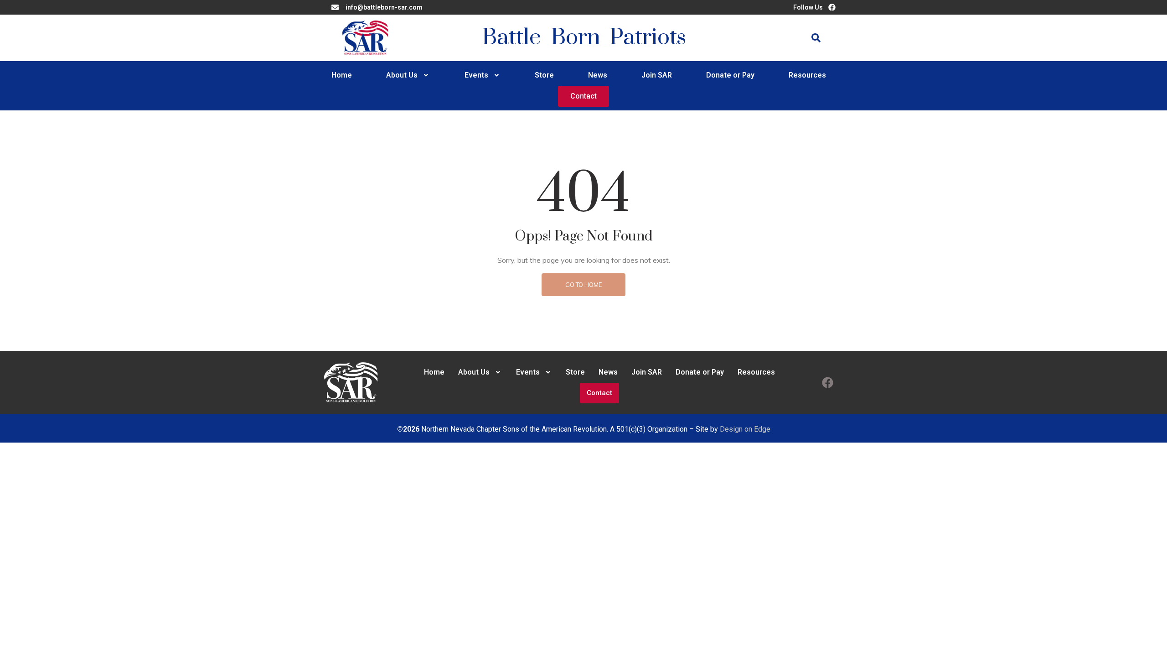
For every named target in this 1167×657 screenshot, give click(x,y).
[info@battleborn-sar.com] (335, 7)
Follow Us (808, 7)
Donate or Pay (730, 75)
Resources (807, 75)
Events (476, 75)
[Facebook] (827, 382)
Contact (583, 96)
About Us (402, 75)
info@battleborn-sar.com (384, 7)
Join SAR (656, 75)
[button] (408, 75)
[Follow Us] (832, 7)
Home (341, 75)
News (597, 75)
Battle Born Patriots (584, 38)
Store (544, 75)
